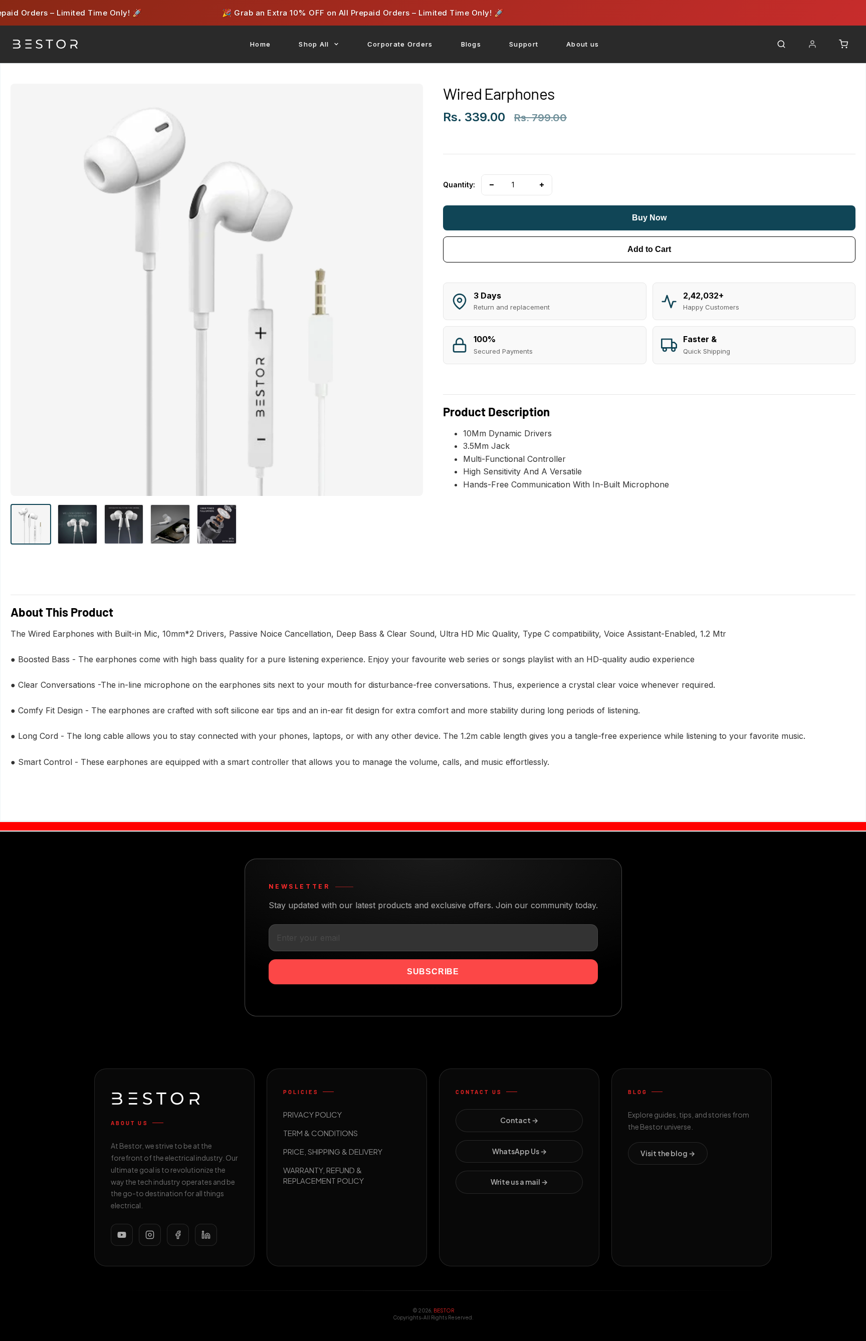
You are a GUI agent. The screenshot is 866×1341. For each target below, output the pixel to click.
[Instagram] (150, 1235)
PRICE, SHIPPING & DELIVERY (332, 1152)
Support (523, 44)
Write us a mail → (519, 1182)
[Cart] (843, 44)
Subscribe (433, 971)
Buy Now (649, 217)
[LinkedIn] (206, 1235)
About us (582, 44)
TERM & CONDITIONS (320, 1133)
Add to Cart (649, 249)
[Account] (812, 44)
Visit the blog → (667, 1153)
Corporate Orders (400, 44)
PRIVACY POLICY (312, 1115)
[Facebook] (178, 1235)
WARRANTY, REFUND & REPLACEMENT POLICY (323, 1176)
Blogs (471, 44)
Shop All (314, 44)
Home (260, 44)
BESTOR (444, 1310)
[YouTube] (122, 1235)
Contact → (519, 1120)
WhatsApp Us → (519, 1151)
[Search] (781, 44)
